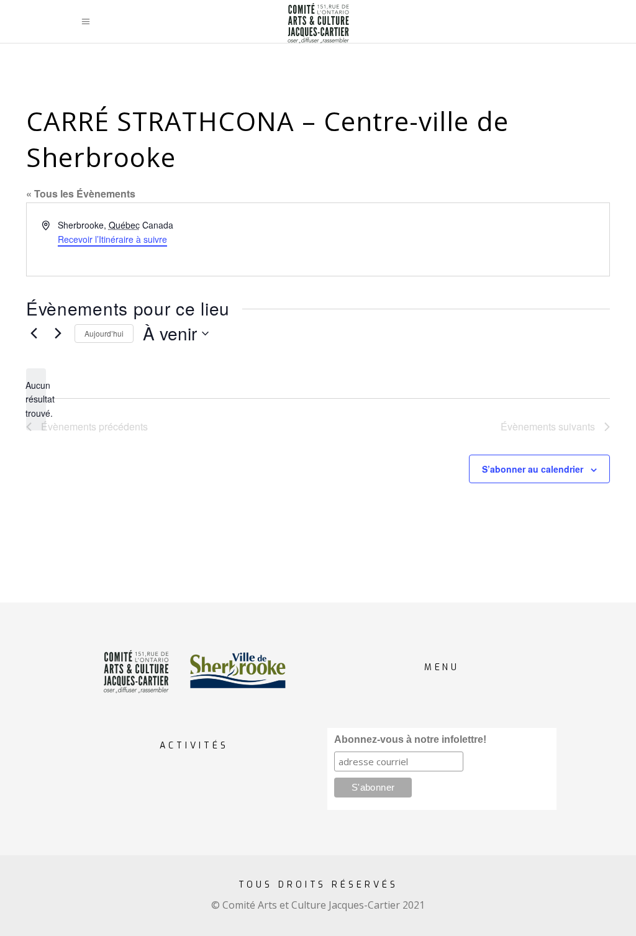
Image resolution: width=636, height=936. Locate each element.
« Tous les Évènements (80, 193)
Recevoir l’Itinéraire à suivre (112, 239)
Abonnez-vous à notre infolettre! (410, 739)
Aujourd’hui (104, 333)
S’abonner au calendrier (532, 469)
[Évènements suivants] (57, 333)
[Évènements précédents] (33, 333)
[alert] (36, 399)
